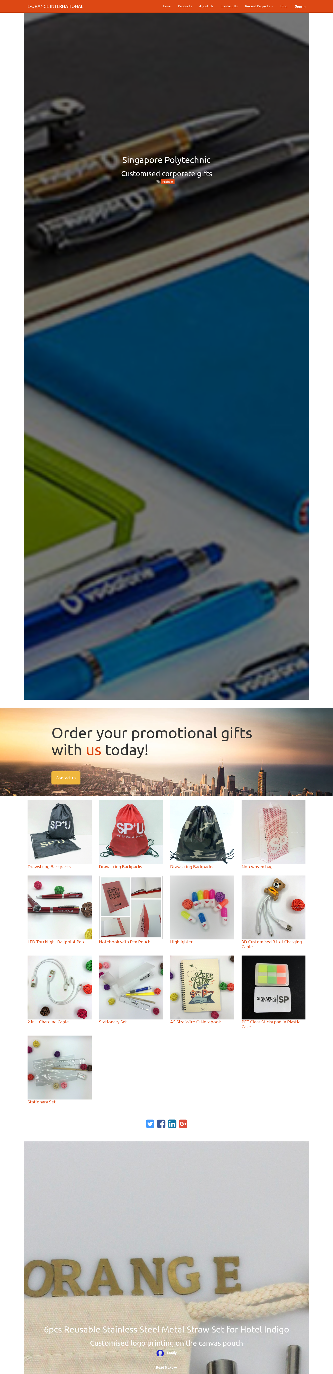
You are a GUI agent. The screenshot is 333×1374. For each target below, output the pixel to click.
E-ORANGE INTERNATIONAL (55, 6)
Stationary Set (113, 1021)
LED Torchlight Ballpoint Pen (56, 941)
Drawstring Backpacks (49, 866)
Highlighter (181, 941)
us (93, 749)
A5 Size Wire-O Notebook (195, 1021)
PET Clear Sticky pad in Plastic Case (271, 1024)
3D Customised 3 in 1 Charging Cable (272, 944)
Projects (167, 181)
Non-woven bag (257, 866)
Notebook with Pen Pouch (124, 941)
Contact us (66, 777)
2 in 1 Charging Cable (48, 1021)
